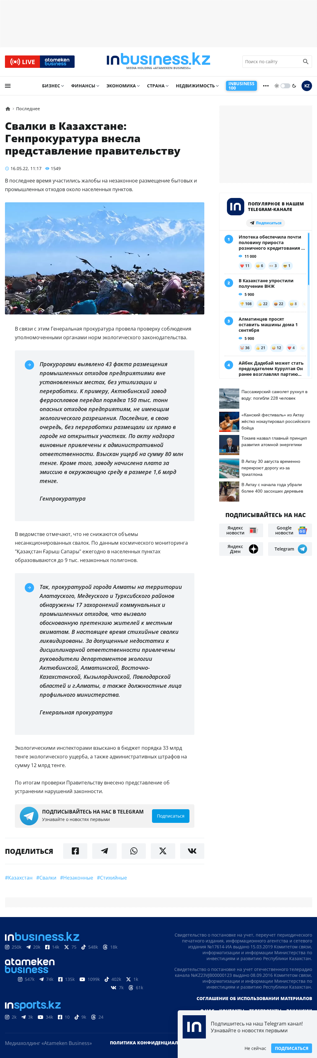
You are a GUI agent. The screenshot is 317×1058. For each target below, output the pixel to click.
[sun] (276, 85)
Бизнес (51, 86)
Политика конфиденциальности (153, 1043)
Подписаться (291, 1048)
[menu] (7, 85)
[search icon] (306, 61)
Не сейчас (255, 1048)
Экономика (121, 86)
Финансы (83, 86)
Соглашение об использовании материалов (254, 998)
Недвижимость (195, 86)
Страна (156, 86)
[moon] (294, 85)
